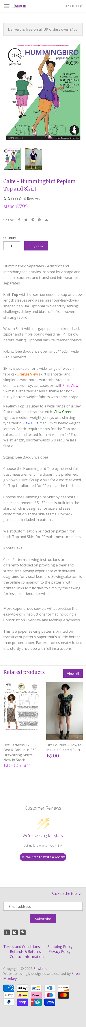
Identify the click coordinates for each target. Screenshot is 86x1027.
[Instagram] (15, 932)
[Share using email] (46, 220)
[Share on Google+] (39, 220)
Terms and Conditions (21, 946)
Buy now (36, 246)
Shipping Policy (60, 946)
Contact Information (27, 956)
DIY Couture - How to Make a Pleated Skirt (64, 747)
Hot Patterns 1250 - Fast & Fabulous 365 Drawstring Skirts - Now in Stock (19, 752)
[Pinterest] (23, 932)
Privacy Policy (60, 951)
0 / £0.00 (72, 6)
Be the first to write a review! (43, 857)
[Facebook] (7, 932)
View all (73, 673)
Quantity (9, 238)
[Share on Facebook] (19, 220)
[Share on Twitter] (26, 220)
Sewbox (40, 968)
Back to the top (64, 893)
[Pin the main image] (33, 220)
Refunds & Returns (25, 951)
